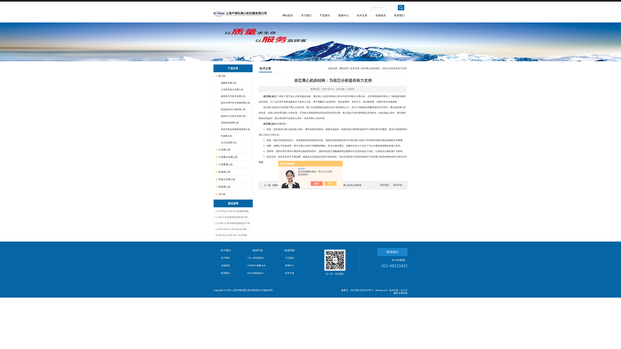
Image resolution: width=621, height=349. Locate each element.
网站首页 (288, 15)
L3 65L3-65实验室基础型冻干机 (231, 217)
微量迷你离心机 (229, 83)
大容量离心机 (225, 164)
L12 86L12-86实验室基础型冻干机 (232, 223)
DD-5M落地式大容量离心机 (258, 273)
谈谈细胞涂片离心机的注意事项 (345, 185)
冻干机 (222, 194)
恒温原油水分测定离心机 (233, 109)
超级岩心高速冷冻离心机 (233, 116)
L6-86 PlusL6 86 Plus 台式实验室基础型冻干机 (233, 235)
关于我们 (306, 15)
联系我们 (399, 15)
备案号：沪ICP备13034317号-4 (357, 290)
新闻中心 (343, 15)
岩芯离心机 (269, 124)
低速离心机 (224, 171)
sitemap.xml (381, 290)
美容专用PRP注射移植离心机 (235, 102)
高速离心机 (224, 186)
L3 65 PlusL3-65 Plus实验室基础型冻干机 (233, 211)
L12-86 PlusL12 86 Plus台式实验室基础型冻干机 (233, 229)
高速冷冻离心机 (226, 179)
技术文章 (362, 15)
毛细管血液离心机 (230, 122)
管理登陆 (403, 293)
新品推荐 (233, 203)
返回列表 (397, 185)
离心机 (222, 75)
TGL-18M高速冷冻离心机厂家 (258, 258)
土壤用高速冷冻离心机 (232, 89)
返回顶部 (384, 185)
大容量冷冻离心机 (228, 157)
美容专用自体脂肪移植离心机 (235, 129)
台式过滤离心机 (229, 142)
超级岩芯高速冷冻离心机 (233, 96)
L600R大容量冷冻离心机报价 (258, 265)
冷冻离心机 (224, 149)
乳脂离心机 (226, 136)
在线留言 (381, 15)
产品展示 (325, 15)
